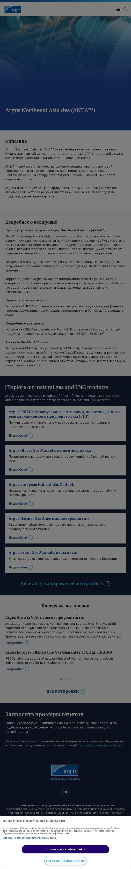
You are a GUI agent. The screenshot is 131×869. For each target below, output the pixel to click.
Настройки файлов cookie (65, 861)
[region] (65, 842)
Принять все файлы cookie (65, 849)
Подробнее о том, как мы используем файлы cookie (29, 838)
